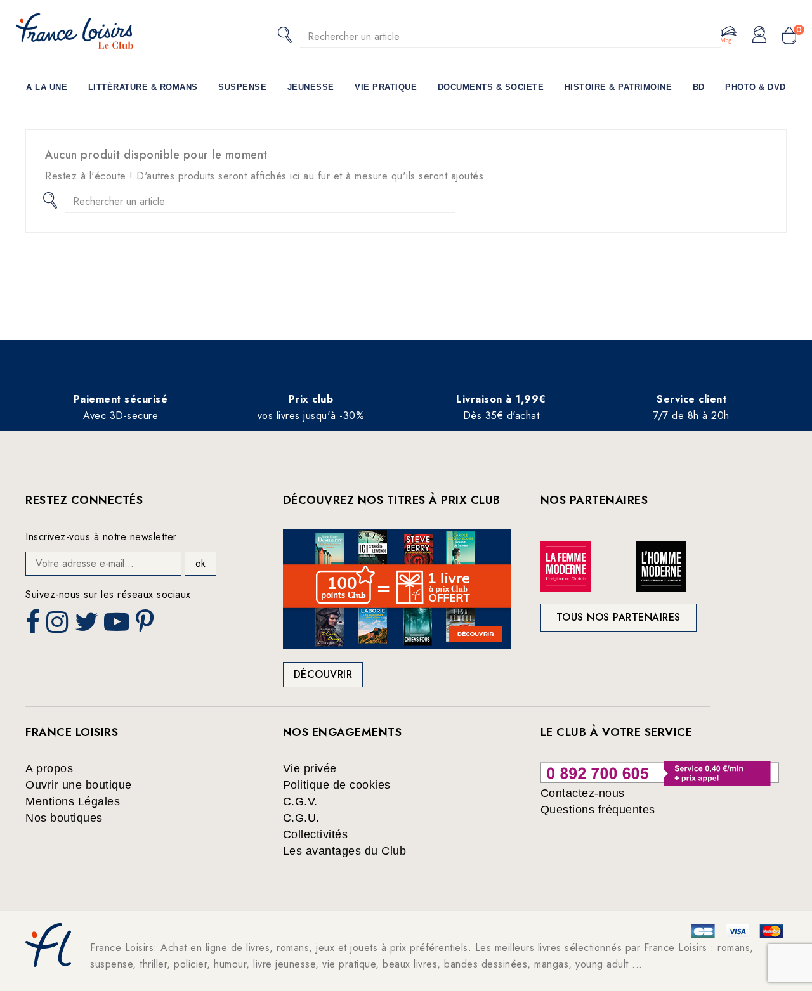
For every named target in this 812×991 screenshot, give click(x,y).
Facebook (34, 625)
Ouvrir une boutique (78, 785)
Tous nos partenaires (618, 617)
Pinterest (146, 625)
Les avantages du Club (345, 851)
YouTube (118, 625)
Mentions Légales (72, 801)
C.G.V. (300, 801)
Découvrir (323, 674)
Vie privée (310, 768)
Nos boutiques (64, 818)
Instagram (58, 625)
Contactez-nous (582, 793)
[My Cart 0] (789, 36)
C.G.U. (301, 818)
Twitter (88, 625)
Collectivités (315, 834)
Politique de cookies (337, 785)
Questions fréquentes (597, 809)
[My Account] (759, 35)
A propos (49, 768)
